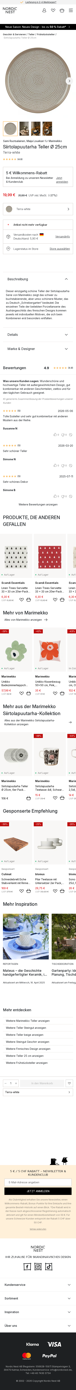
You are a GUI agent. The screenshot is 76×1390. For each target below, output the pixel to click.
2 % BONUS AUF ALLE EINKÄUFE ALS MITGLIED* (41, 2)
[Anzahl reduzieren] (5, 1083)
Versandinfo (62, 236)
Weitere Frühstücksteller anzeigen (27, 1062)
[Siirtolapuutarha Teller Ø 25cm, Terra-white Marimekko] (38, 80)
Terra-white (12, 1092)
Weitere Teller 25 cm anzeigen (25, 1055)
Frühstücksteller (46, 34)
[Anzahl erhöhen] (16, 1083)
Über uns (11, 1325)
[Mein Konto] (44, 10)
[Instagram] (38, 1266)
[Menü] (70, 10)
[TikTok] (48, 1266)
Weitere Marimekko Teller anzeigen (28, 1020)
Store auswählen (60, 248)
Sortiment (11, 1298)
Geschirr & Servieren (14, 34)
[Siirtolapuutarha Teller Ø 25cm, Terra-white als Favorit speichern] (69, 1083)
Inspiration (12, 1312)
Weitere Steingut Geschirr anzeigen (27, 1041)
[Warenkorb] (62, 10)
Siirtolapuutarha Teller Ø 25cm (20, 37)
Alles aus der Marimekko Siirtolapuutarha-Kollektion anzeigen (29, 722)
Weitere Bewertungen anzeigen (38, 504)
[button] (13, 159)
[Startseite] (10, 10)
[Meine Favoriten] (53, 10)
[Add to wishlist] (22, 599)
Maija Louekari (35, 141)
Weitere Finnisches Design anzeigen (28, 1048)
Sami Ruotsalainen (14, 141)
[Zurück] (6, 81)
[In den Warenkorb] (28, 599)
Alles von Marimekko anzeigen (23, 619)
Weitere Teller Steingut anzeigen (26, 1027)
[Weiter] (69, 81)
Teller (31, 34)
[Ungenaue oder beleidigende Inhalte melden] (70, 435)
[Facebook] (27, 1266)
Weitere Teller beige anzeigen (24, 1034)
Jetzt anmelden (62, 179)
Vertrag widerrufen (38, 1229)
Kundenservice (15, 1285)
